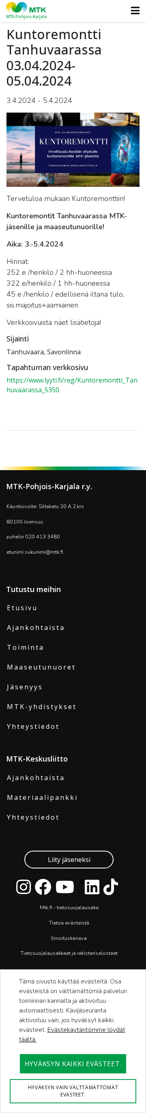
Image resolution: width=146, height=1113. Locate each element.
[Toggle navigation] (133, 10)
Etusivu (22, 607)
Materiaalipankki (42, 797)
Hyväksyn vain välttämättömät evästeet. (73, 1091)
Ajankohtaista (36, 627)
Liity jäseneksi (69, 859)
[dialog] (73, 1041)
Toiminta (25, 647)
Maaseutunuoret (41, 667)
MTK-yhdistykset (42, 706)
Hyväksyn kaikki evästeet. (73, 1063)
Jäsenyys (25, 686)
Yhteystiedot (33, 726)
